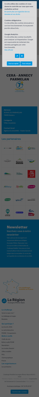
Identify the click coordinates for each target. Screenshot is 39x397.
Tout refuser (26, 63)
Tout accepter (13, 63)
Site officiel (8, 50)
